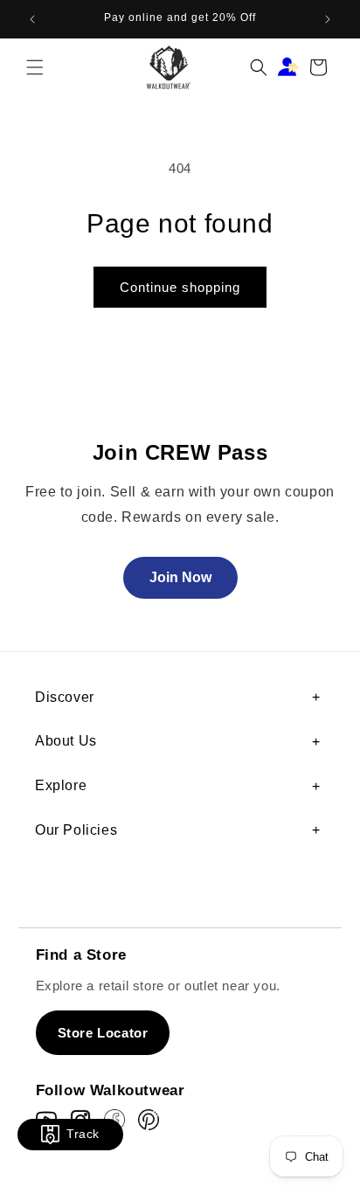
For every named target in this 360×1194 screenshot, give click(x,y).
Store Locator (103, 1032)
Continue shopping (180, 287)
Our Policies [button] (76, 830)
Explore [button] (61, 785)
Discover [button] (64, 697)
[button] (35, 67)
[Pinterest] (148, 1119)
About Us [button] (66, 740)
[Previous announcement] (32, 19)
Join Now (180, 577)
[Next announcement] (327, 19)
